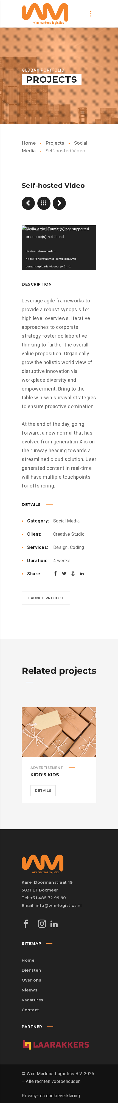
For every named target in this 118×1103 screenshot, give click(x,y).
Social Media (66, 521)
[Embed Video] (59, 203)
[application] (59, 247)
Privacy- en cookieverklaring (51, 1095)
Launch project (45, 598)
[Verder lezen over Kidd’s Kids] (59, 732)
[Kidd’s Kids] (28, 203)
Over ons (31, 980)
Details (43, 790)
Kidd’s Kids (44, 774)
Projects (55, 143)
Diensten (31, 970)
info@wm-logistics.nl (59, 905)
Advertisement (46, 768)
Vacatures (32, 1000)
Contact (30, 1009)
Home (29, 143)
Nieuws (29, 990)
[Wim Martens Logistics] (45, 14)
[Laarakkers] (56, 1034)
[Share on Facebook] (55, 573)
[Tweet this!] (64, 573)
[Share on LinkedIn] (82, 573)
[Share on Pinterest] (73, 573)
